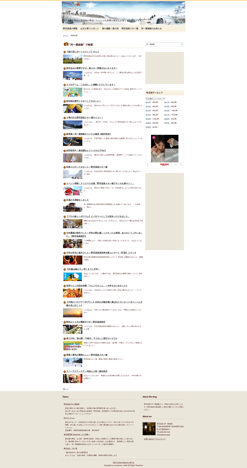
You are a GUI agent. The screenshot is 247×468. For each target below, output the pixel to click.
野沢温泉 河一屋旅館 (71, 404)
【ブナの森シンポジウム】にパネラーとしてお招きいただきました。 (98, 216)
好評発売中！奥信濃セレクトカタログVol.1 (86, 150)
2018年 (148, 102)
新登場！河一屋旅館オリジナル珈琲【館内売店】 (89, 133)
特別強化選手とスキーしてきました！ (83, 100)
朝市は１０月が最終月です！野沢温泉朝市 (85, 321)
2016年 (148, 106)
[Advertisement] (164, 68)
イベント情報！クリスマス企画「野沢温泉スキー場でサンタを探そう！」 (100, 183)
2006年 (148, 127)
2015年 (167, 106)
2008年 (148, 123)
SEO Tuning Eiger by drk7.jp (123, 462)
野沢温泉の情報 (70, 28)
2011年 (167, 114)
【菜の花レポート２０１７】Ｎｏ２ (82, 51)
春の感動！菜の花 (110, 28)
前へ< (65, 388)
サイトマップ (160, 439)
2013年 (167, 110)
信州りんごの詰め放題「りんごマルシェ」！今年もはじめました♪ (96, 285)
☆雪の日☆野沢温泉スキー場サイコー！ (84, 117)
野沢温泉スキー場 (130, 28)
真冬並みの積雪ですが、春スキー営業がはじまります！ (92, 68)
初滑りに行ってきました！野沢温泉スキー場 (86, 166)
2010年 (148, 118)
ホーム (65, 35)
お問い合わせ (149, 439)
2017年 (167, 102)
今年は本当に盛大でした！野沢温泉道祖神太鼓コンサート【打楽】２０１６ (101, 252)
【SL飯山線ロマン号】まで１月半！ (83, 269)
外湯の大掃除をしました (77, 199)
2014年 (148, 110)
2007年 (167, 123)
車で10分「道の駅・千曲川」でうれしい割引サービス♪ (91, 338)
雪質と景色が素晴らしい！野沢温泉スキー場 (86, 354)
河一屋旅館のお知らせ (151, 28)
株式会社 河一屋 (70, 448)
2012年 (148, 114)
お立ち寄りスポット (90, 28)
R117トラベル (69, 418)
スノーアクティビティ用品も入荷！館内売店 (86, 371)
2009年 (167, 118)
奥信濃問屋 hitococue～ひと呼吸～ (77, 434)
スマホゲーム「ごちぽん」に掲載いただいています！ (91, 84)
